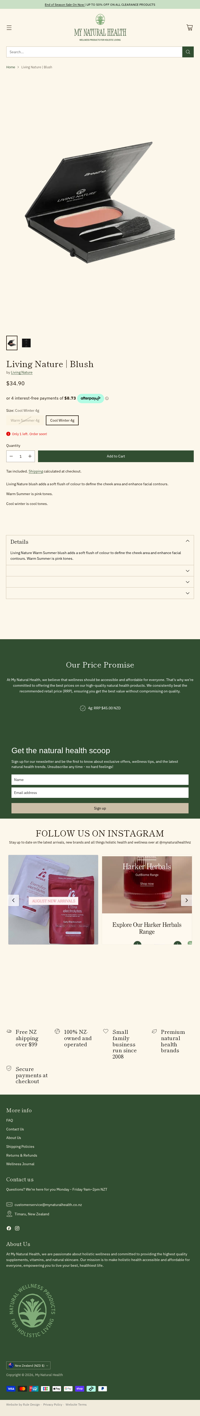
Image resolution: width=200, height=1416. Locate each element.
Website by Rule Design (23, 1404)
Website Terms (76, 1404)
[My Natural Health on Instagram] (17, 1229)
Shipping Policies (20, 1146)
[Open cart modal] (189, 27)
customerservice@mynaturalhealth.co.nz (48, 1204)
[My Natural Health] (100, 27)
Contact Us (15, 1129)
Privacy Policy (52, 1404)
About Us (13, 1137)
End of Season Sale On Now (64, 4)
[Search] (188, 51)
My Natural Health (49, 1375)
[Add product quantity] (30, 456)
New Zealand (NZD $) (30, 1365)
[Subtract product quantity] (11, 456)
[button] (53, 900)
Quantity (13, 445)
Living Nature (22, 372)
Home (10, 67)
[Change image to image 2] (26, 343)
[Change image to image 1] (11, 343)
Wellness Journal (20, 1163)
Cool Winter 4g (62, 420)
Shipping (36, 471)
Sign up (100, 808)
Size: (22, 410)
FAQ (9, 1120)
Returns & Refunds (21, 1155)
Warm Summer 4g (25, 420)
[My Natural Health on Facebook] (9, 1229)
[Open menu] (9, 27)
